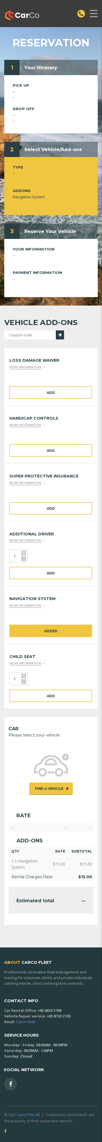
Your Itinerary (40, 67)
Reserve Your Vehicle (50, 231)
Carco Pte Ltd (28, 1114)
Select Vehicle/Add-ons (53, 149)
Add (51, 393)
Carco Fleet (25, 1021)
